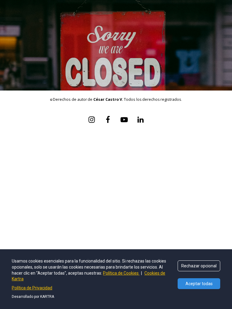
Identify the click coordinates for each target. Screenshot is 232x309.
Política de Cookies (121, 273)
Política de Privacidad (32, 287)
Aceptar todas (199, 283)
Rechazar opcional (199, 265)
